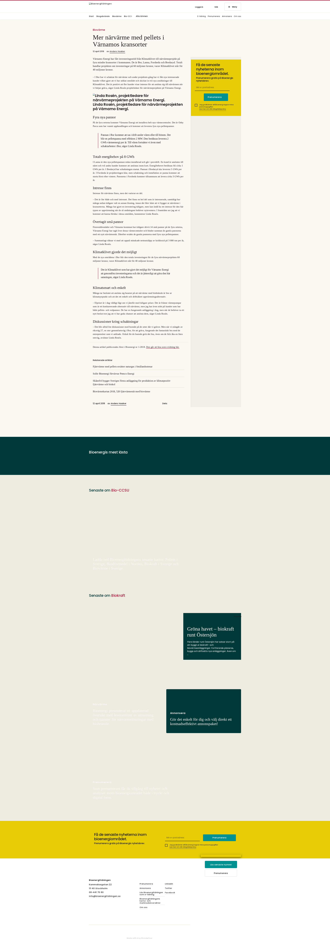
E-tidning (201, 16)
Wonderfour (146, 938)
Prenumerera (214, 16)
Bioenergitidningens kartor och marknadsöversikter (150, 901)
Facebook (170, 893)
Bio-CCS (128, 16)
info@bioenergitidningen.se (105, 896)
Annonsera (227, 16)
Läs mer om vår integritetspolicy (212, 109)
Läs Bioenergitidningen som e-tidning (151, 893)
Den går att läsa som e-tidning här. (162, 347)
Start (91, 16)
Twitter (168, 888)
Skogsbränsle (103, 16)
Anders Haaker (117, 51)
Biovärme (116, 16)
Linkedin (169, 884)
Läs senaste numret (221, 864)
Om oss (237, 16)
